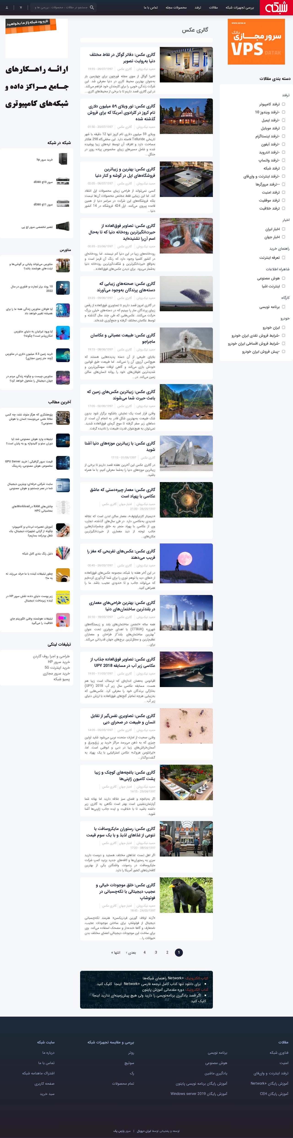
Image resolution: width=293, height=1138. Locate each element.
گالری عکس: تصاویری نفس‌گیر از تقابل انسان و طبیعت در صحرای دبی (123, 719)
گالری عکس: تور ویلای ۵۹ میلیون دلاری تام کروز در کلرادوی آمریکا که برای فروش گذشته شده (121, 112)
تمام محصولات (123, 1083)
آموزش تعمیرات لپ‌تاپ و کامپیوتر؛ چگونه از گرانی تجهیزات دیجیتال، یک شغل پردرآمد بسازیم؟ (31, 531)
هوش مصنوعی (268, 278)
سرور (122, 1131)
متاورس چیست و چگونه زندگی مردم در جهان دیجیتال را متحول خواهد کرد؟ (29, 378)
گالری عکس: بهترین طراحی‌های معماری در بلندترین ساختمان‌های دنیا (122, 606)
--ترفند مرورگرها (268, 184)
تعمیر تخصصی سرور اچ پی (37, 227)
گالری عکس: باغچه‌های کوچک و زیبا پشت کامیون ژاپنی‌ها (125, 775)
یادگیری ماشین (216, 1073)
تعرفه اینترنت (269, 258)
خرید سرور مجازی (56, 673)
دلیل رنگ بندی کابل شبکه (37, 553)
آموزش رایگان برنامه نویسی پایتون (201, 1083)
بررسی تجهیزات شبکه (240, 7)
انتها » (115, 952)
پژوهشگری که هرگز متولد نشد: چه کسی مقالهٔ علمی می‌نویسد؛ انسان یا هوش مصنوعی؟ (29, 419)
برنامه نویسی (269, 307)
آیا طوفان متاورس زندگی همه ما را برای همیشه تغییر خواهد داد (29, 311)
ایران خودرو (271, 327)
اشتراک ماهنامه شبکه (38, 1073)
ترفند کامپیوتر (269, 104)
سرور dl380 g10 (43, 182)
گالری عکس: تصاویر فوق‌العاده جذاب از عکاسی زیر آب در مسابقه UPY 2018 (123, 662)
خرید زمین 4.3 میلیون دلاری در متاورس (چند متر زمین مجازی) (29, 356)
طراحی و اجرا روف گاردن (51, 656)
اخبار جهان (272, 237)
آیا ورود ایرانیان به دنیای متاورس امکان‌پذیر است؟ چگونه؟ (33, 333)
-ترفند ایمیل (271, 120)
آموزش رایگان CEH (274, 1094)
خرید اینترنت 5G (57, 668)
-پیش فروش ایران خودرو (261, 352)
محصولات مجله (176, 7)
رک (132, 1073)
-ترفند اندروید (269, 152)
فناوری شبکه (279, 1053)
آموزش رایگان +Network (269, 1083)
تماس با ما (151, 7)
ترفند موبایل (270, 128)
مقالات (213, 7)
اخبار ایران (272, 229)
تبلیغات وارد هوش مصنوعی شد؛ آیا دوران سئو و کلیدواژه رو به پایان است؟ (29, 441)
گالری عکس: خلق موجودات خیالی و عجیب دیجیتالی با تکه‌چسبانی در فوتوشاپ (125, 891)
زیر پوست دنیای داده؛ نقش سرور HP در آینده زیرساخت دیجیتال (29, 598)
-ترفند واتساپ (269, 160)
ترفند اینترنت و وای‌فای (271, 1073)
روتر (131, 1053)
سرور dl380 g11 (43, 204)
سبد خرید (47, 1094)
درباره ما (48, 1053)
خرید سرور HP (59, 662)
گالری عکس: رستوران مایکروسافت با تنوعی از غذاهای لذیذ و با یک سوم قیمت (120, 832)
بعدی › (131, 952)
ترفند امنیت (271, 192)
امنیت (283, 1063)
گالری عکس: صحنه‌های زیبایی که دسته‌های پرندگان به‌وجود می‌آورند (126, 287)
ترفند (198, 7)
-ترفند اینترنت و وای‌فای (261, 176)
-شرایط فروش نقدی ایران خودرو (256, 335)
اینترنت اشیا (271, 286)
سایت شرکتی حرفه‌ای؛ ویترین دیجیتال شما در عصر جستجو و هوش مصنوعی (30, 486)
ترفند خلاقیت (269, 208)
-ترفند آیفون (270, 144)
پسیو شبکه (62, 679)
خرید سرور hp (45, 160)
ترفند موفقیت (269, 200)
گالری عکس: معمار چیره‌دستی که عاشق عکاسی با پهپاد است (122, 493)
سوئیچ (129, 1063)
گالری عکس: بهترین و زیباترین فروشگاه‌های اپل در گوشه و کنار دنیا (125, 172)
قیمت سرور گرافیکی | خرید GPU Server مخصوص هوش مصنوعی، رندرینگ (29, 463)
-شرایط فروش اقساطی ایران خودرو (254, 344)
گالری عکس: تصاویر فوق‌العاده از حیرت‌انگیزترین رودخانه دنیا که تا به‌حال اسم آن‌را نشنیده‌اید (122, 232)
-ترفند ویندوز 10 (267, 112)
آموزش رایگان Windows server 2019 (199, 1094)
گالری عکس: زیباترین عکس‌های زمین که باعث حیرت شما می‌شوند (121, 395)
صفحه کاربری (44, 1083)
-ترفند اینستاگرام (267, 136)
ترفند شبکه (271, 168)
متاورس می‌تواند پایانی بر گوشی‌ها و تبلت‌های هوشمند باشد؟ (31, 266)
